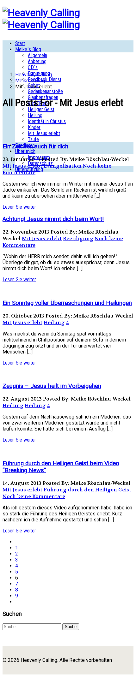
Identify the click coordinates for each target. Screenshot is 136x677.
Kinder (34, 127)
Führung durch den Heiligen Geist (87, 489)
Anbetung (37, 61)
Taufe (33, 139)
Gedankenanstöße (45, 91)
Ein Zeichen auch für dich (35, 146)
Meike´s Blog (28, 49)
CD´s (33, 67)
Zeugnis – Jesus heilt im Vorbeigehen (52, 386)
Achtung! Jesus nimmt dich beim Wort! (53, 219)
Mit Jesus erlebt (44, 133)
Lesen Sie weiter (19, 207)
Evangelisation (63, 166)
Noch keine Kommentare (34, 496)
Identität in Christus (47, 121)
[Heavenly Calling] (41, 13)
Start (20, 43)
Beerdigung (78, 238)
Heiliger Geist (41, 109)
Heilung (35, 115)
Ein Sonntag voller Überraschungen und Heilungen (67, 303)
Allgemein (37, 55)
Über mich (25, 151)
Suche (71, 626)
